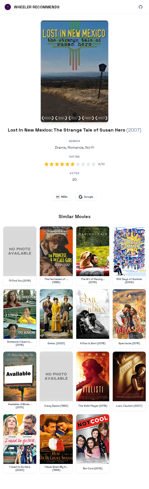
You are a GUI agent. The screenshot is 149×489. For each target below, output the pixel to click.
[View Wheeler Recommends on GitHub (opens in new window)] (140, 7)
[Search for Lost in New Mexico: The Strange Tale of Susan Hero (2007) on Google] (74, 71)
